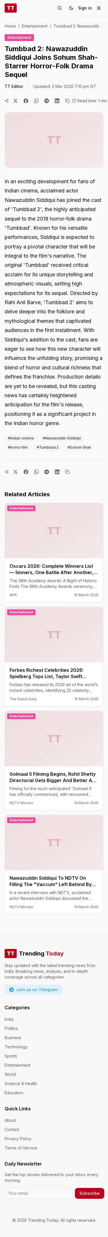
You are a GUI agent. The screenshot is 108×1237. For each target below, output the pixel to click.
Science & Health (21, 1083)
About (10, 1120)
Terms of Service (21, 1147)
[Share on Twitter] (15, 100)
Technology (16, 1046)
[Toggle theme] (71, 8)
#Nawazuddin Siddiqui (62, 438)
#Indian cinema (21, 438)
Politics (11, 1028)
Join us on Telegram (37, 989)
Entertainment (35, 26)
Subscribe (89, 1193)
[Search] (59, 8)
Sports (11, 1055)
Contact (12, 1129)
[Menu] (98, 8)
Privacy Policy (18, 1138)
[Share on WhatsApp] (36, 100)
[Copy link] (67, 100)
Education (14, 1092)
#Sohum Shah (79, 447)
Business (13, 1037)
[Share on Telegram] (46, 100)
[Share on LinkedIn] (57, 100)
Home (10, 26)
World (10, 1074)
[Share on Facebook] (26, 100)
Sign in (85, 7)
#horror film (18, 447)
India (9, 1019)
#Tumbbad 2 (47, 447)
